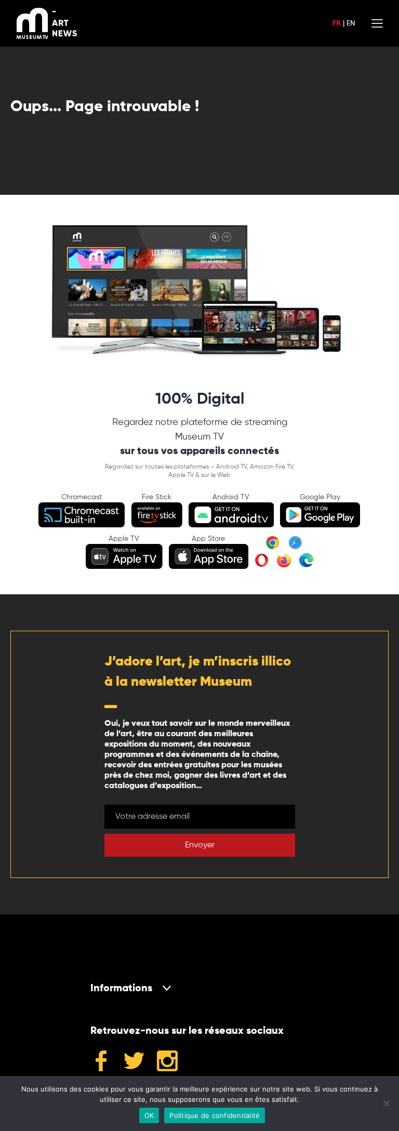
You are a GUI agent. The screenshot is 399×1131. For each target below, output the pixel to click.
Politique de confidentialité (214, 1115)
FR (336, 23)
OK (149, 1115)
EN (351, 23)
